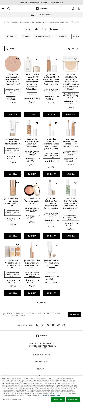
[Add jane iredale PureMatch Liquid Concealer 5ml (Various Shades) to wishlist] (75, 123)
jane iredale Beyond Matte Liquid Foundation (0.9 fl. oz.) (12, 202)
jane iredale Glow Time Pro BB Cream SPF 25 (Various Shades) (51, 264)
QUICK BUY (13, 114)
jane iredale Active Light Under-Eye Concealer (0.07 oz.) (32, 264)
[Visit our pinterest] (63, 325)
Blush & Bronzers (43, 36)
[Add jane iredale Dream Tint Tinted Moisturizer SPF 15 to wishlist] (17, 123)
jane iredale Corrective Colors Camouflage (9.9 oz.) (12, 264)
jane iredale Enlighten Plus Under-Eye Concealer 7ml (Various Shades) (51, 203)
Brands (14, 22)
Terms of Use (55, 395)
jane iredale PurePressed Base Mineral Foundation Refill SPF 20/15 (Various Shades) (13, 79)
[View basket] (79, 8)
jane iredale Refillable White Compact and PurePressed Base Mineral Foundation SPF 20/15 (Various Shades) (71, 81)
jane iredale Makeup (39, 22)
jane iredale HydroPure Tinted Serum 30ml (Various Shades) (32, 142)
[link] (73, 8)
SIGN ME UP (74, 314)
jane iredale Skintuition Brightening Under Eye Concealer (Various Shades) (51, 144)
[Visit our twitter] (42, 325)
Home (6, 22)
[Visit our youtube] (53, 325)
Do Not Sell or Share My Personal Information (42, 347)
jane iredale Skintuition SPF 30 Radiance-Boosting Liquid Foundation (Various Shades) (51, 79)
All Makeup (11, 36)
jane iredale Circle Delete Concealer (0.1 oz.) (32, 201)
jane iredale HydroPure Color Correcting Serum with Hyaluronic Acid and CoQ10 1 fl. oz (70, 204)
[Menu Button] (3, 8)
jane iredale (24, 22)
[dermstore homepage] (41, 8)
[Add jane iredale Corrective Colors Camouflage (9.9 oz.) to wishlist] (17, 244)
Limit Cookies (73, 399)
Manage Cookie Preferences (41, 343)
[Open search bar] (8, 8)
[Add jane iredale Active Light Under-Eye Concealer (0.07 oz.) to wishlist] (37, 244)
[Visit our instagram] (47, 325)
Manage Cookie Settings (12, 399)
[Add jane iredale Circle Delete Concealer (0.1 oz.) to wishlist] (37, 183)
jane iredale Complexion (42, 29)
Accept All (58, 399)
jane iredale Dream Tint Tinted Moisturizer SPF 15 (13, 141)
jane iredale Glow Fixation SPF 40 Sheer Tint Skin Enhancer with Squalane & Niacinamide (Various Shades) (32, 81)
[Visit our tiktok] (58, 325)
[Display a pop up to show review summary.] (19, 97)
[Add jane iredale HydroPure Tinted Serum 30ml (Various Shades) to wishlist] (37, 123)
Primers (25, 36)
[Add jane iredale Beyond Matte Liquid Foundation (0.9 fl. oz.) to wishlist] (17, 183)
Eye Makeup (62, 36)
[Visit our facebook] (37, 325)
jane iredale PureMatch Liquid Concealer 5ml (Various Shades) (70, 142)
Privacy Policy (43, 395)
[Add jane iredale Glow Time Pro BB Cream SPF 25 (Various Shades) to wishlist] (56, 244)
